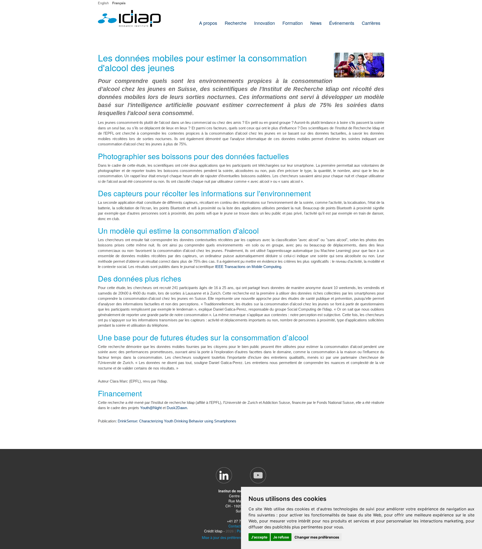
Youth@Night (151, 408)
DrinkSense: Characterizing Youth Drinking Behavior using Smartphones (177, 421)
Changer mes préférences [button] (316, 537)
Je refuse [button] (281, 537)
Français (119, 3)
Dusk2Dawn (177, 408)
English (103, 3)
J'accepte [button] (259, 537)
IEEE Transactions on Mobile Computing (248, 266)
